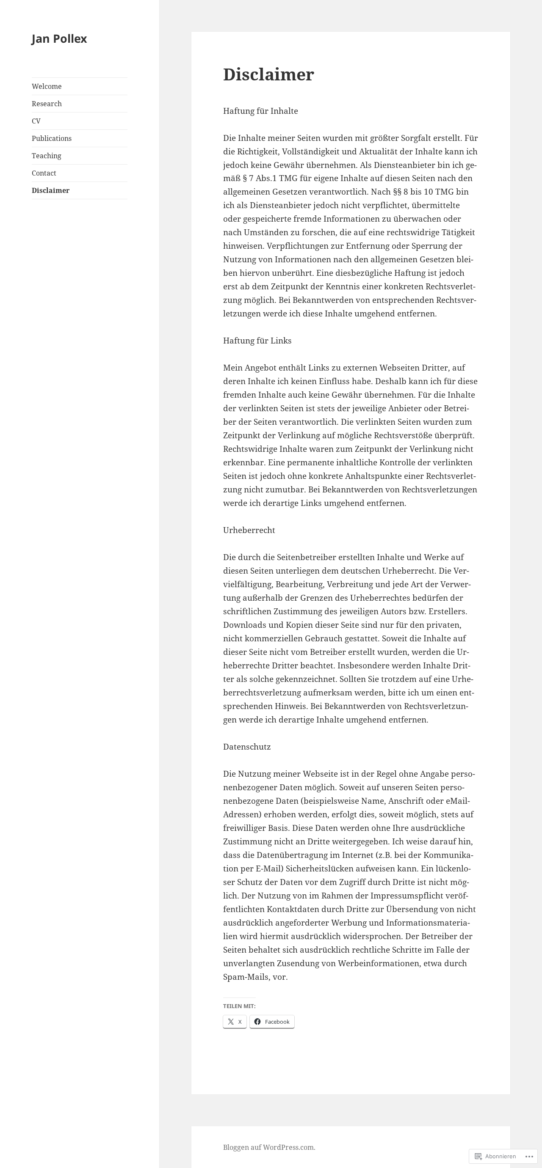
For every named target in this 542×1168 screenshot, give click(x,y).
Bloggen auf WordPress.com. (269, 1147)
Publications (52, 138)
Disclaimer (50, 190)
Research (47, 103)
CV (36, 121)
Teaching (46, 155)
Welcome (47, 86)
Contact (44, 173)
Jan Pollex (59, 38)
